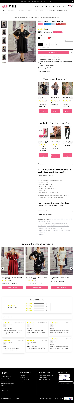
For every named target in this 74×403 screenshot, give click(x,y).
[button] (41, 29)
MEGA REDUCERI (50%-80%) (62, 10)
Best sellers (52, 219)
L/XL (40, 44)
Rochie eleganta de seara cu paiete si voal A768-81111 (12, 278)
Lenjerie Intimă (21, 10)
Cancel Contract (5, 390)
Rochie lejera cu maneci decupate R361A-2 (60, 278)
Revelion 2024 (42, 226)
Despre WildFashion (6, 376)
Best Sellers (5, 13)
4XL (57, 44)
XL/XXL (46, 44)
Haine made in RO (66, 219)
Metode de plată (24, 377)
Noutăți (4, 10)
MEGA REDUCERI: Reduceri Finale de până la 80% (52, 223)
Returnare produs (66, 383)
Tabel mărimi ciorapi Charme (46, 379)
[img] (6, 323)
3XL (52, 44)
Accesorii (36, 10)
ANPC (2, 388)
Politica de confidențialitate (7, 383)
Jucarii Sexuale (43, 10)
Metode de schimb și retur (26, 379)
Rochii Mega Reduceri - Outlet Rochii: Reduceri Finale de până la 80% (54, 231)
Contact (22, 382)
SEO (13, 398)
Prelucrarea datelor (5, 381)
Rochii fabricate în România (56, 228)
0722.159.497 (56, 57)
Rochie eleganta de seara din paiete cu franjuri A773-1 (36, 278)
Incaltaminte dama (29, 10)
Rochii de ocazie (42, 228)
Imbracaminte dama (12, 10)
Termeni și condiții (5, 378)
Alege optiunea (43, 111)
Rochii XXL (41, 234)
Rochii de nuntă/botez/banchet (60, 226)
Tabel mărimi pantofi (44, 377)
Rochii (49, 226)
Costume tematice (51, 10)
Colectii (58, 219)
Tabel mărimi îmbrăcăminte (46, 375)
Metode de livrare (24, 375)
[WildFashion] (9, 6)
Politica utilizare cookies (7, 385)
